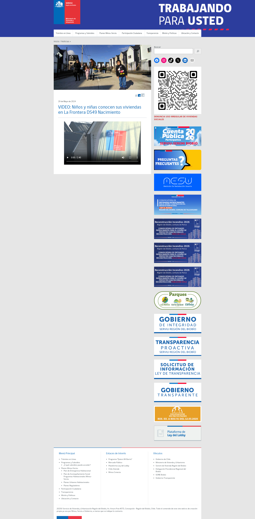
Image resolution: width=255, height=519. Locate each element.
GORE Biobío (161, 474)
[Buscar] (197, 51)
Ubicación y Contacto (190, 33)
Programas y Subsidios (84, 33)
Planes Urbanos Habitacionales (76, 482)
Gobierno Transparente (165, 478)
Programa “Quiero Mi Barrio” (120, 459)
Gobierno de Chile (163, 459)
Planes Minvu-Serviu (108, 33)
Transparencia (152, 33)
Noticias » (66, 41)
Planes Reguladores (72, 485)
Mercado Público (115, 462)
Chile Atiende (113, 469)
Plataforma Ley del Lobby (118, 465)
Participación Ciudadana (132, 33)
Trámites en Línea (63, 33)
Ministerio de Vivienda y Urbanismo (170, 462)
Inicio (56, 41)
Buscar (157, 47)
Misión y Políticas (169, 33)
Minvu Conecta (114, 472)
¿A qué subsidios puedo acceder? (77, 465)
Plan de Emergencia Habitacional (77, 470)
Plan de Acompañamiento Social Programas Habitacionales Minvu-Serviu (77, 476)
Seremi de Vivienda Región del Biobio (171, 465)
